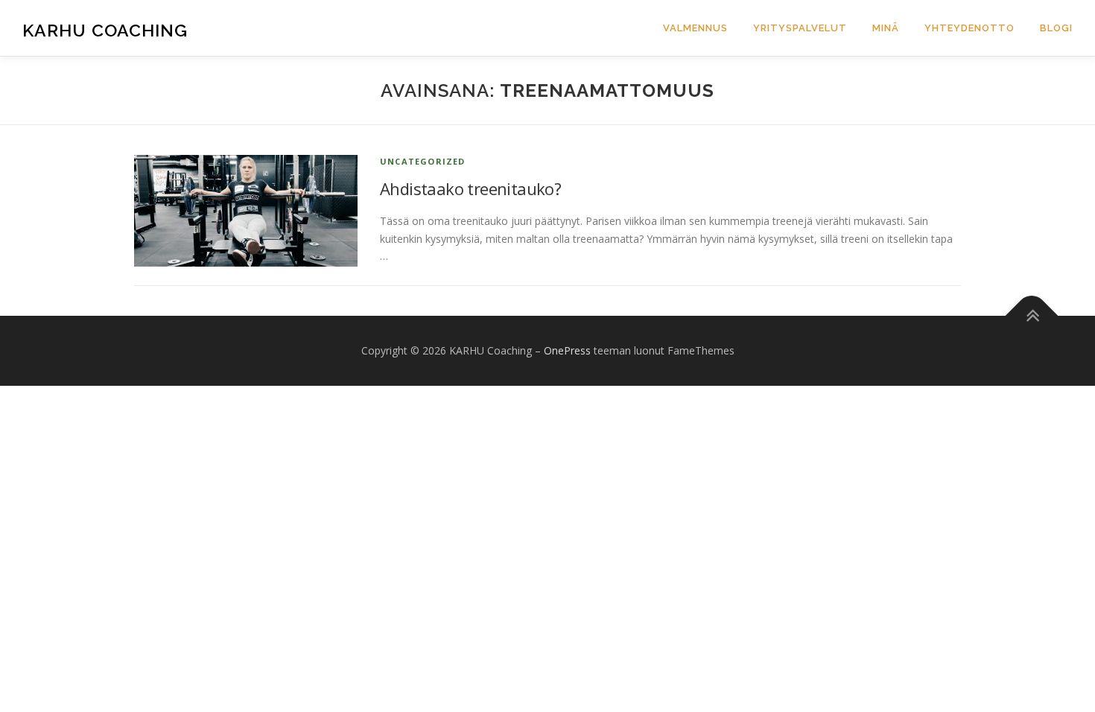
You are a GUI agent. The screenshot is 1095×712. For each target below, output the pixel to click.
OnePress (567, 350)
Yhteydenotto (969, 28)
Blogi (1056, 28)
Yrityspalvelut (800, 28)
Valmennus (695, 28)
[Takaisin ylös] (1032, 316)
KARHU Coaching (105, 30)
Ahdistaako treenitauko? (470, 188)
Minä (885, 28)
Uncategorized (423, 161)
